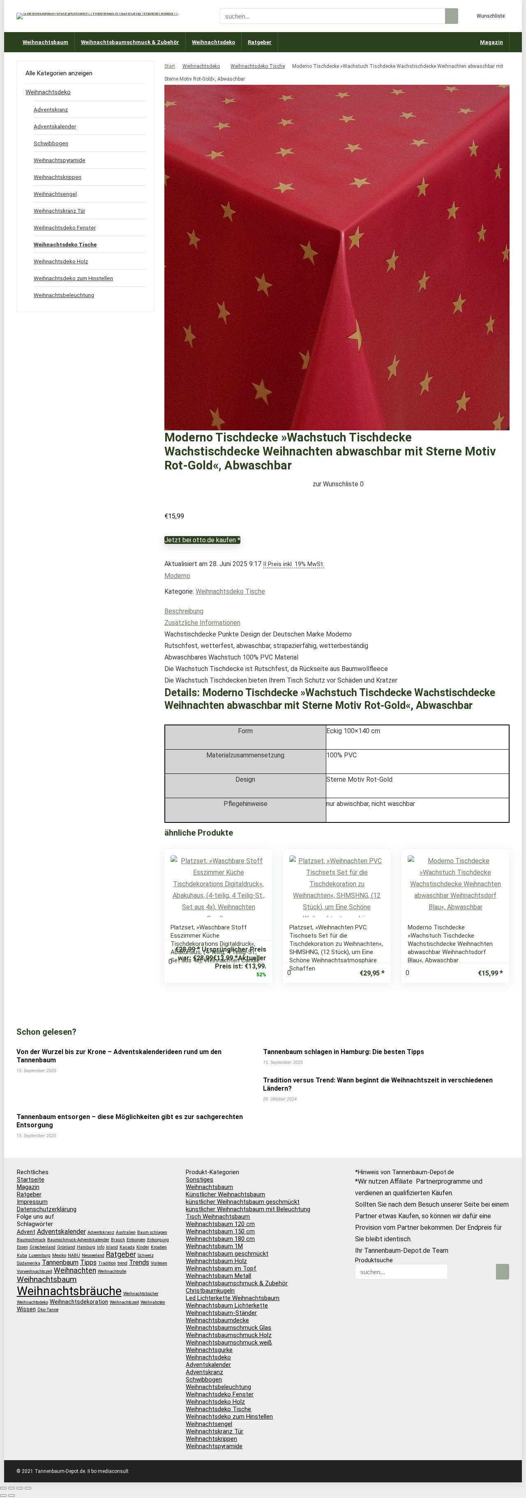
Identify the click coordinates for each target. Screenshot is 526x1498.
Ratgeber (260, 42)
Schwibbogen (51, 143)
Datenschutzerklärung (46, 1209)
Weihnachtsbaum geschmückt (227, 1253)
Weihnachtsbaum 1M (214, 1246)
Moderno (177, 576)
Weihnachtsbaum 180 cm (220, 1239)
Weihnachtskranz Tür (59, 210)
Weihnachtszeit (124, 1302)
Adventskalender (55, 126)
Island (112, 1247)
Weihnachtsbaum (45, 42)
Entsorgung (158, 1240)
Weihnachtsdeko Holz (61, 261)
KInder (142, 1247)
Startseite (30, 1179)
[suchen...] (451, 16)
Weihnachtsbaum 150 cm (220, 1231)
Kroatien (159, 1247)
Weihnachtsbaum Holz (216, 1261)
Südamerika (28, 1263)
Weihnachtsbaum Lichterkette (227, 1305)
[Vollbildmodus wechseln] (11, 1488)
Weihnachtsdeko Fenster (65, 227)
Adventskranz (51, 109)
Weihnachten (75, 1270)
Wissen (26, 1309)
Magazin (491, 42)
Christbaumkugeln (210, 1290)
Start (169, 66)
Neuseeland (93, 1255)
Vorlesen (159, 1263)
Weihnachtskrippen (57, 177)
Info (100, 1247)
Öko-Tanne (47, 1309)
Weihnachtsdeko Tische (258, 66)
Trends (139, 1262)
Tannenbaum (60, 1262)
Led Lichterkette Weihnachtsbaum (232, 1298)
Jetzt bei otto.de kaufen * (202, 540)
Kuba (22, 1255)
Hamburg (86, 1247)
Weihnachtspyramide (59, 160)
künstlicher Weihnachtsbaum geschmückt (243, 1201)
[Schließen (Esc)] (28, 1488)
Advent (26, 1232)
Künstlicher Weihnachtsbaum (225, 1194)
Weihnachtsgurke (209, 1350)
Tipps (88, 1262)
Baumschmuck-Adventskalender (78, 1240)
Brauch (118, 1240)
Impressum (32, 1201)
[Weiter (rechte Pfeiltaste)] (11, 1495)
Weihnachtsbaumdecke (217, 1320)
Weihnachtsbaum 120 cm (220, 1224)
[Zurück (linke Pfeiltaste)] (3, 1495)
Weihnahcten (153, 1302)
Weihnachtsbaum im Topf (221, 1268)
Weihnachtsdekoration (79, 1301)
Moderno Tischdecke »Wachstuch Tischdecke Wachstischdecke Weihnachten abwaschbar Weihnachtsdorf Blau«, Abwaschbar (450, 944)
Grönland (66, 1247)
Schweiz (146, 1255)
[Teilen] (19, 1488)
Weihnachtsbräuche (69, 1291)
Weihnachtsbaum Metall (218, 1276)
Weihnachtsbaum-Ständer (221, 1313)
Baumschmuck (31, 1240)
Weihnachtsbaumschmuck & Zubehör (130, 42)
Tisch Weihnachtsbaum (218, 1216)
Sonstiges (199, 1179)
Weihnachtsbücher (141, 1293)
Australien (126, 1232)
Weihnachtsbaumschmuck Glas (228, 1327)
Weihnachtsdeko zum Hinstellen (73, 278)
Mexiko (59, 1255)
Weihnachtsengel (55, 193)
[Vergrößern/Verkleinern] (3, 1488)
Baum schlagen (152, 1232)
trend (122, 1263)
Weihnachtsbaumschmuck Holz (229, 1335)
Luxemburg (40, 1255)
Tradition (107, 1263)
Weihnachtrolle (112, 1271)
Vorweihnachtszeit (34, 1271)
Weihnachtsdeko (213, 42)
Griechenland (42, 1247)
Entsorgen (136, 1240)
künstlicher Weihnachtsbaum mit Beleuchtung (248, 1209)
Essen (22, 1247)
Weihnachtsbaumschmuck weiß (229, 1342)
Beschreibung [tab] (183, 611)
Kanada (127, 1247)
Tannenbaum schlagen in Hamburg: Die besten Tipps (343, 1052)
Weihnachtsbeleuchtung (64, 295)
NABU (74, 1255)
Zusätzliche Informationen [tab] (202, 623)
